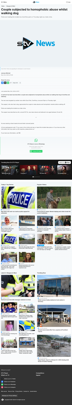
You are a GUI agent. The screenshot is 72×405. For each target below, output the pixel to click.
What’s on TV (5, 375)
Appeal (38, 375)
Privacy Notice (18, 391)
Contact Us (26, 391)
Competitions (40, 373)
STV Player (4, 373)
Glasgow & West (10, 6)
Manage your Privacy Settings (9, 395)
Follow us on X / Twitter (10, 378)
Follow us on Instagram (10, 387)
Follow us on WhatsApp (10, 384)
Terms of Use (11, 391)
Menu (5, 2)
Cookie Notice (33, 391)
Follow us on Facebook (9, 381)
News (2, 6)
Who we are (4, 391)
